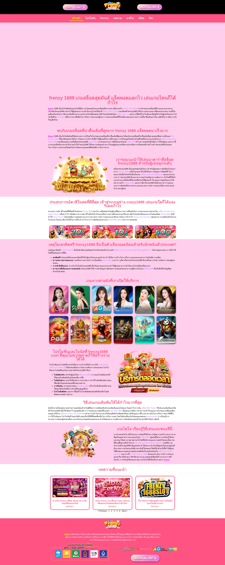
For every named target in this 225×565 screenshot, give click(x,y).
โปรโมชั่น (90, 18)
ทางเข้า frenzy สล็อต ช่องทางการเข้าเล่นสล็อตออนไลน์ (70, 502)
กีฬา (151, 18)
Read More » (70, 506)
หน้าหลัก (76, 18)
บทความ (117, 18)
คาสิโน (130, 18)
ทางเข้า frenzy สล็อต (138, 454)
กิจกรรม (104, 18)
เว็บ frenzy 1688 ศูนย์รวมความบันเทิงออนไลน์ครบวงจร (155, 502)
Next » (124, 511)
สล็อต (141, 18)
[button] (50, 232)
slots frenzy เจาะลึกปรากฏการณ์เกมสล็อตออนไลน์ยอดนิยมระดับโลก (112, 502)
